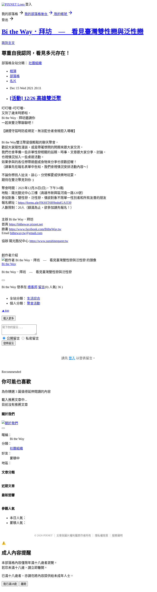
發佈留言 (8, 343)
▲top (5, 310)
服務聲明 (117, 535)
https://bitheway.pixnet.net (26, 224)
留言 (41, 287)
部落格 (15, 76)
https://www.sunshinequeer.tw (48, 241)
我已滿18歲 (10, 583)
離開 (23, 583)
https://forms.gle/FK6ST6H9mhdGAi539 (44, 202)
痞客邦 (32, 287)
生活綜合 (33, 298)
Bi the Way (9, 264)
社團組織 (35, 63)
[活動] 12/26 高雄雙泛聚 (35, 98)
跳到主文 (8, 43)
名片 (13, 81)
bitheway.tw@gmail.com (26, 233)
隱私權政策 (101, 535)
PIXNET (48, 535)
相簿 (13, 71)
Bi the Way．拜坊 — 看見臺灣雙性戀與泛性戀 (73, 31)
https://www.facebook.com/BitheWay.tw (35, 229)
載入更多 (8, 318)
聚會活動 (33, 303)
